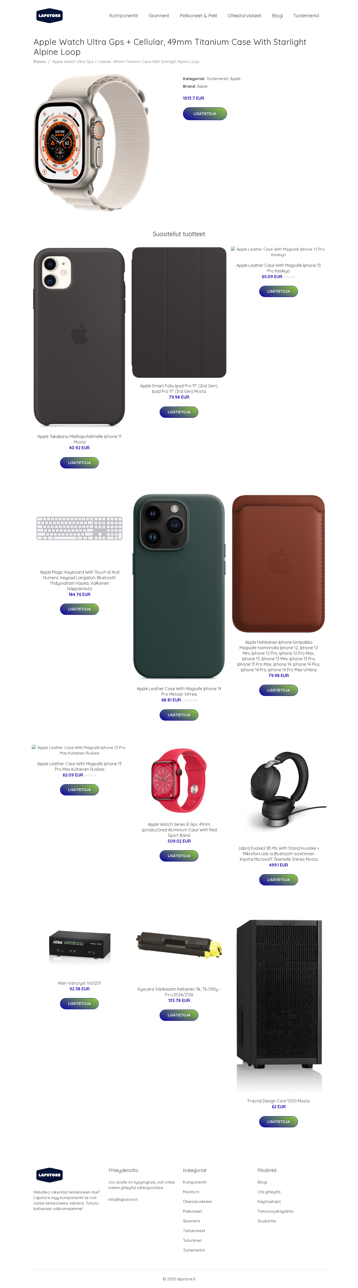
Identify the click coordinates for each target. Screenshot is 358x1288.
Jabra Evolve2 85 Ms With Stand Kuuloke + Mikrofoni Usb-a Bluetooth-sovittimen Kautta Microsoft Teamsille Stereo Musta (278, 854)
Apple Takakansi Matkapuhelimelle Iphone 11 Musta (79, 439)
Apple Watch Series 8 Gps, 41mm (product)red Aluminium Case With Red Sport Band (179, 830)
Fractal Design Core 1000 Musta (279, 1101)
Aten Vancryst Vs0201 (79, 983)
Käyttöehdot (269, 1201)
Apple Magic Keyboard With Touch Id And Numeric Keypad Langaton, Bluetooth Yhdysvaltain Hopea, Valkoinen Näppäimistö (79, 580)
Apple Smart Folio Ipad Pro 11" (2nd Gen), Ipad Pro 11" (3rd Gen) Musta (179, 388)
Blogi (277, 16)
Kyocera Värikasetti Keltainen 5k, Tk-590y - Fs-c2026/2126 (179, 991)
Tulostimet (192, 1240)
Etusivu (40, 61)
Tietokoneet (194, 1230)
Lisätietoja (205, 113)
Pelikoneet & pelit (198, 16)
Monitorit (191, 1191)
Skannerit (159, 16)
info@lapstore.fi (123, 1199)
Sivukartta (267, 1220)
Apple (235, 78)
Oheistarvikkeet (245, 16)
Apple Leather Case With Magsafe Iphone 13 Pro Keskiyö (278, 268)
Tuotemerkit (306, 16)
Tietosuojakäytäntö (276, 1211)
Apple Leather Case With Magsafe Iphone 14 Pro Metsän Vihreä (179, 691)
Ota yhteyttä (269, 1191)
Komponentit (123, 16)
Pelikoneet (192, 1211)
